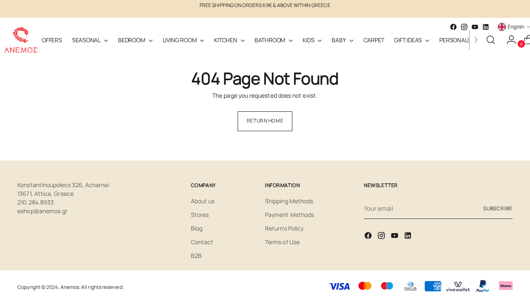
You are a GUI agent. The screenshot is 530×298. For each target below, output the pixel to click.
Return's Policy (284, 228)
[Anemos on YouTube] (395, 237)
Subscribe (498, 208)
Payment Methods (289, 215)
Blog (196, 228)
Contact (202, 242)
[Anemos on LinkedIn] (485, 27)
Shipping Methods (289, 201)
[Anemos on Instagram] (382, 237)
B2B (196, 256)
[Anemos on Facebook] (369, 237)
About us (203, 201)
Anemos (69, 287)
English (516, 27)
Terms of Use (282, 242)
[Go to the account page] (508, 39)
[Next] (476, 39)
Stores (200, 215)
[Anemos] (20, 40)
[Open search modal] (490, 39)
